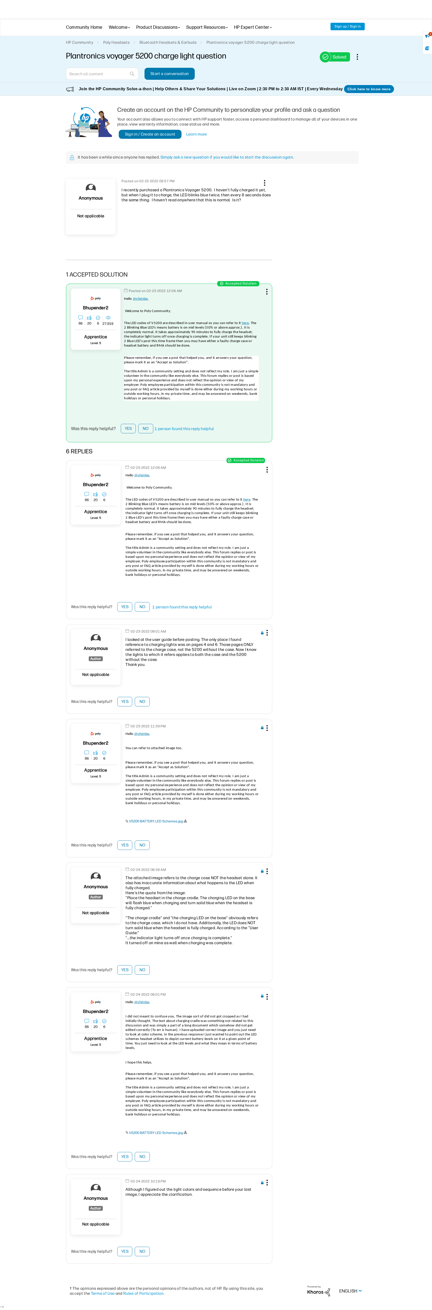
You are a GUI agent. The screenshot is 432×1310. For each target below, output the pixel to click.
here (245, 323)
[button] (264, 182)
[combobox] (102, 74)
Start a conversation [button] (169, 73)
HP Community (79, 42)
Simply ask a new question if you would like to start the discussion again (226, 157)
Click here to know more (369, 89)
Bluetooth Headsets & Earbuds (168, 42)
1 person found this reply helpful (184, 428)
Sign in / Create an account (150, 134)
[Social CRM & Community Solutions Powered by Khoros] (319, 1291)
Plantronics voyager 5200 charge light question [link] (250, 42)
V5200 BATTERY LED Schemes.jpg (156, 821)
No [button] (146, 428)
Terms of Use (103, 1293)
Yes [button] (128, 428)
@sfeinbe (140, 299)
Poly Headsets (116, 42)
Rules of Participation (143, 1293)
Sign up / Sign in (347, 26)
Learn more (196, 134)
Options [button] (360, 57)
